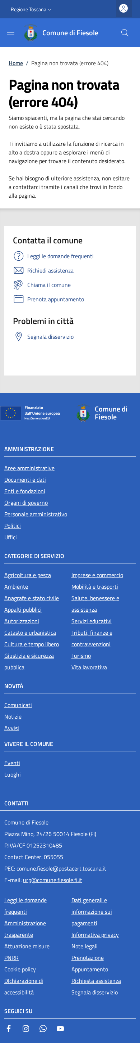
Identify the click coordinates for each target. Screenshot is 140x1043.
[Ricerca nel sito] (125, 32)
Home (16, 63)
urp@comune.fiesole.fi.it (52, 880)
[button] (32, 9)
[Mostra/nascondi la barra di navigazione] (10, 32)
